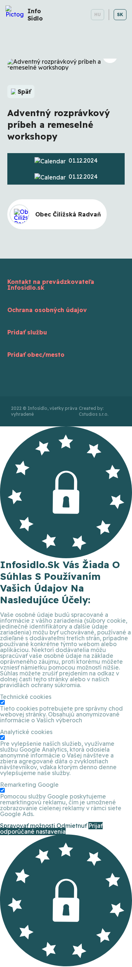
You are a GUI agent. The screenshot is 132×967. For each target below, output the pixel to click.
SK (120, 14)
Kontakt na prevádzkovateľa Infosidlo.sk (50, 284)
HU (97, 14)
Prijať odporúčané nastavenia (51, 828)
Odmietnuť (71, 825)
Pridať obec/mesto (36, 354)
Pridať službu (27, 332)
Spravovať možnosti (27, 825)
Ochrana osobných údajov (47, 310)
